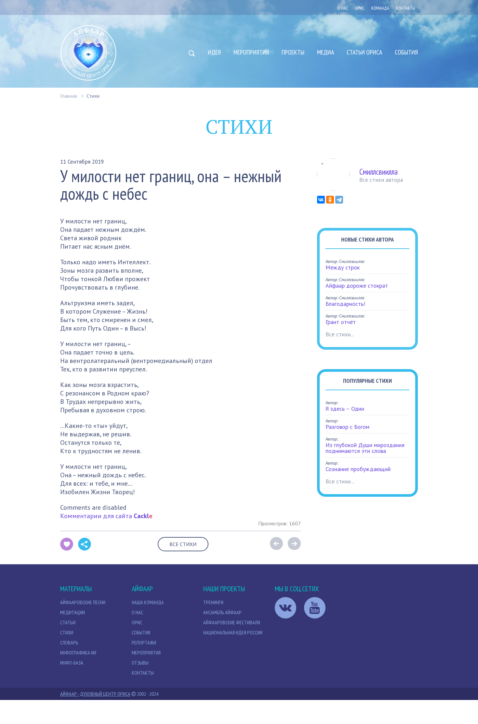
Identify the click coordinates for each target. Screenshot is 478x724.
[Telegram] (339, 200)
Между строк (342, 267)
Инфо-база (71, 662)
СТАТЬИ (67, 622)
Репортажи (144, 642)
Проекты (293, 52)
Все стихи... (339, 334)
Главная (68, 95)
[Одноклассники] (330, 200)
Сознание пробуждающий (358, 469)
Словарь (69, 642)
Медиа (325, 52)
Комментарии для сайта (106, 516)
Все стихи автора (381, 180)
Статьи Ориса (364, 52)
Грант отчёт (340, 322)
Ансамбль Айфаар (222, 612)
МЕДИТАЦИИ (72, 612)
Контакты (405, 8)
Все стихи (182, 544)
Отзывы (140, 662)
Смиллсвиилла (378, 172)
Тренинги (213, 602)
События (406, 52)
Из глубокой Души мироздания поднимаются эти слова (365, 448)
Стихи (93, 95)
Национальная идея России (232, 632)
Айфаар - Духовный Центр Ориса (95, 694)
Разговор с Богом (347, 427)
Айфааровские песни (82, 602)
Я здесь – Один (344, 408)
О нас (343, 8)
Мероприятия (251, 52)
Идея (214, 52)
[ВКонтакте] (321, 200)
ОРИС (360, 8)
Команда (380, 8)
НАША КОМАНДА (148, 602)
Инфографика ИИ (78, 652)
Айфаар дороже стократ (356, 285)
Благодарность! (345, 303)
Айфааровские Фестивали (231, 622)
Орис (137, 622)
